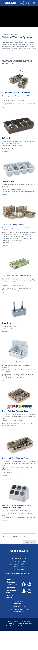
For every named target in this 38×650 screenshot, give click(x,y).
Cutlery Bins (7, 138)
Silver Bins (6, 323)
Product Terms (20, 626)
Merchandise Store (11, 591)
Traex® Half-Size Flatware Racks (15, 458)
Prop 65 (8, 626)
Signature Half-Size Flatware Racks (16, 276)
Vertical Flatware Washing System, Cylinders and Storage (16, 506)
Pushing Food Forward (19, 607)
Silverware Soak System (12, 362)
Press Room (11, 588)
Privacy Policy (26, 621)
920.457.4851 (20, 566)
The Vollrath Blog (19, 604)
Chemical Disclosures (25, 624)
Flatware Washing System (13, 225)
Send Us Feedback (9, 596)
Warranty (32, 626)
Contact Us (11, 582)
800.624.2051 (20, 569)
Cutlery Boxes (8, 181)
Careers (9, 579)
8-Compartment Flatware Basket (16, 93)
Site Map (11, 624)
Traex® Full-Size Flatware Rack (15, 411)
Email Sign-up (12, 585)
